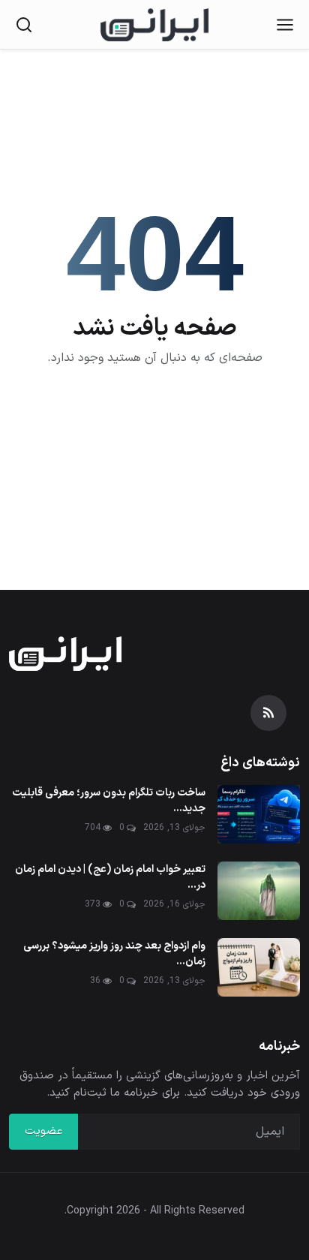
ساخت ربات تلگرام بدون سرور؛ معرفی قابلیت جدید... (109, 800)
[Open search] (24, 25)
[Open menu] (285, 25)
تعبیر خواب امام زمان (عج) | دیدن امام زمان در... (110, 877)
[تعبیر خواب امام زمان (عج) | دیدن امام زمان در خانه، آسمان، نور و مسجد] (259, 891)
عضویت (43, 1131)
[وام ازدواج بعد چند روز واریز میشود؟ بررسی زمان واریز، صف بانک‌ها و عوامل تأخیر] (259, 967)
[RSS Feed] (268, 713)
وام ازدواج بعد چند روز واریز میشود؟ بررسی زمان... (114, 954)
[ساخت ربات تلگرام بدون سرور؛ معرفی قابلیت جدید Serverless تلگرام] (259, 814)
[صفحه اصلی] (154, 25)
